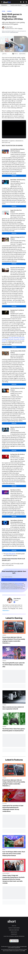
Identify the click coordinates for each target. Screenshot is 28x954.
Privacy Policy (14, 932)
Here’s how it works (14, 32)
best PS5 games (10, 553)
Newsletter (23, 53)
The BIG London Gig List (15, 5)
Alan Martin (10, 27)
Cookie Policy (14, 934)
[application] (14, 128)
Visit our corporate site (15, 947)
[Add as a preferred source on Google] (14, 940)
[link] (6, 151)
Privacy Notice (20, 584)
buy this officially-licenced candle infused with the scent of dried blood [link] (13, 339)
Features (20, 28)
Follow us (16, 53)
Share (5, 53)
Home (3, 11)
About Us (14, 925)
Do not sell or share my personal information (14, 936)
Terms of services (18, 583)
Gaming (9, 11)
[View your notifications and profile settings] (21, 2)
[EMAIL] (15, 602)
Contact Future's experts (14, 927)
